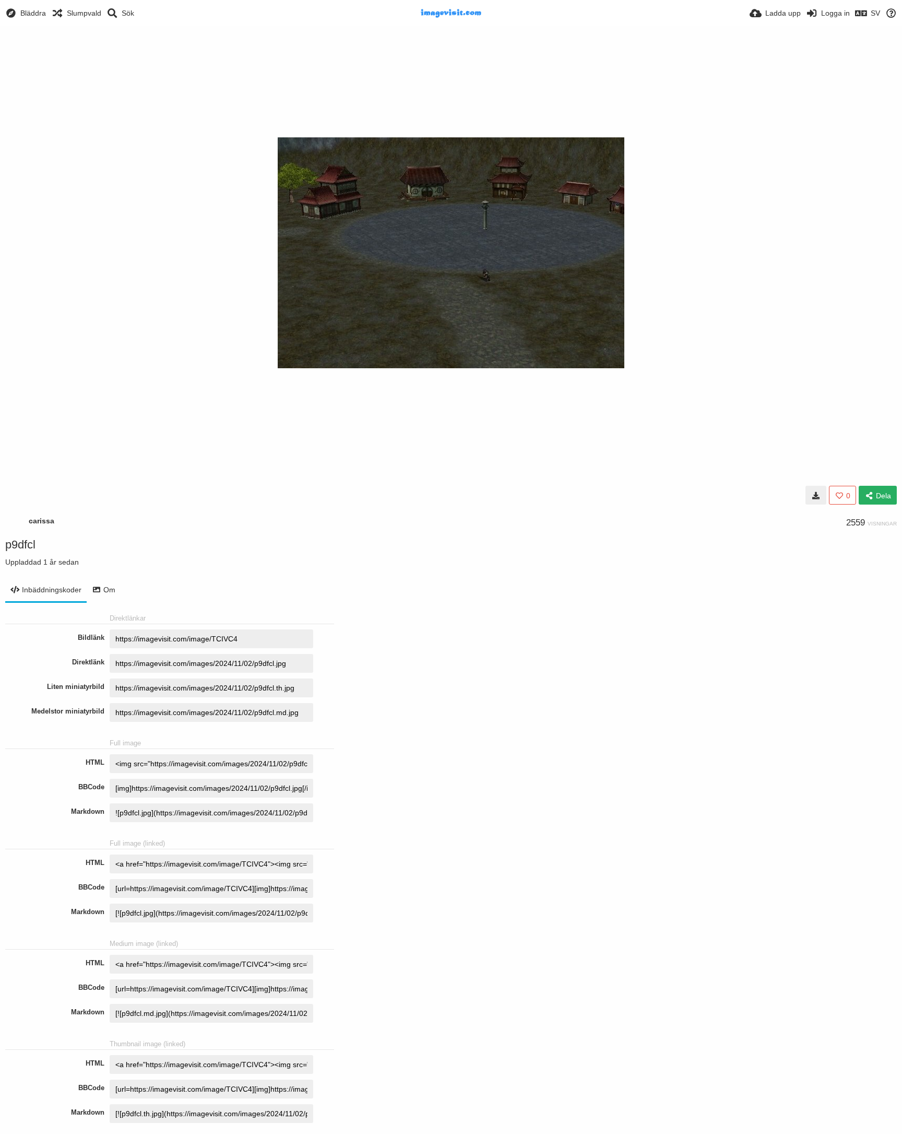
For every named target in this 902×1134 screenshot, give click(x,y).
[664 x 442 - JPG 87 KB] (815, 495)
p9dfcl (20, 544)
